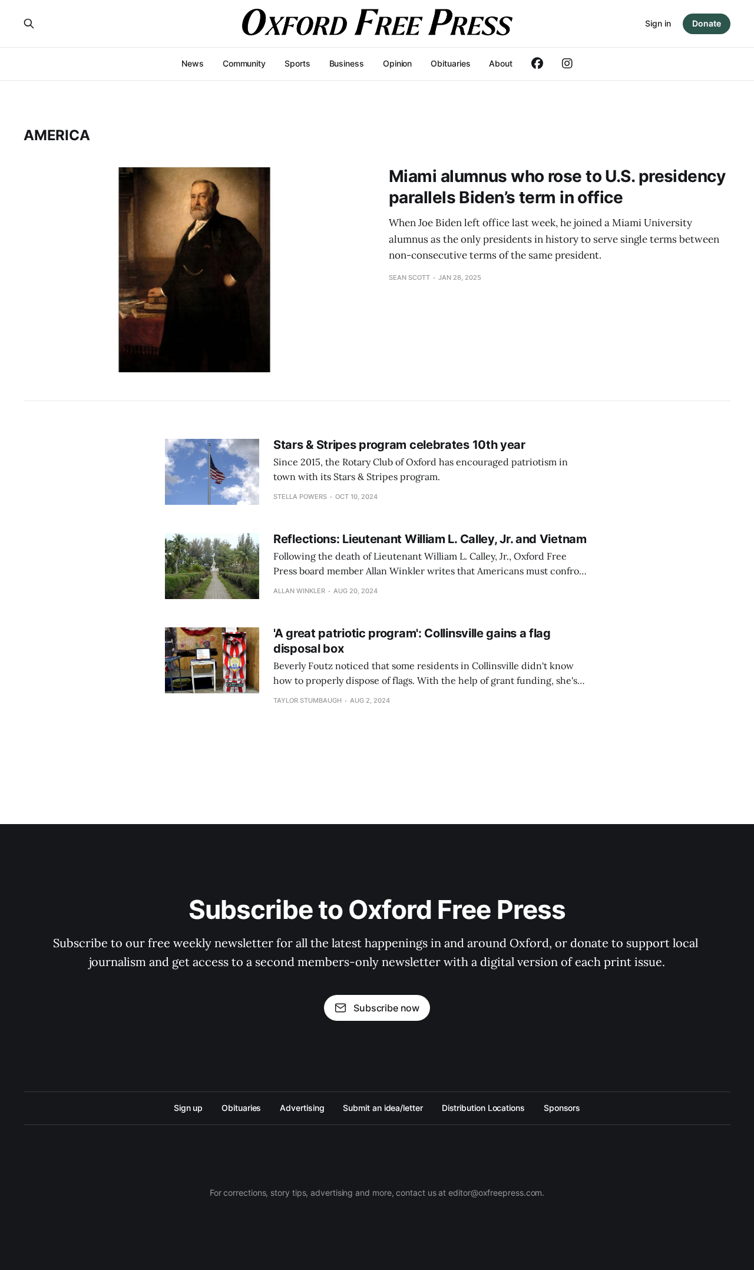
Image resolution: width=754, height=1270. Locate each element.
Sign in (658, 23)
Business (346, 63)
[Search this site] (29, 23)
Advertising (302, 1108)
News (192, 63)
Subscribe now (386, 1008)
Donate (706, 23)
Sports (297, 63)
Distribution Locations (483, 1108)
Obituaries (450, 63)
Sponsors (562, 1108)
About (500, 63)
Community (244, 63)
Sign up (188, 1108)
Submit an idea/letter (382, 1108)
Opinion (397, 63)
